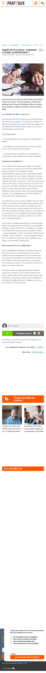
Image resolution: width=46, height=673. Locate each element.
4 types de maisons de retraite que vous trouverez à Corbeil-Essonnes (11, 428)
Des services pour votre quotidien (26, 643)
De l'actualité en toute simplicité (25, 637)
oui (34, 333)
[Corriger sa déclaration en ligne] (23, 79)
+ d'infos (13, 654)
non (39, 333)
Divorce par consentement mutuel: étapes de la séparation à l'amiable (33, 428)
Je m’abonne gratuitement (27, 657)
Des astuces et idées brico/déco (25, 639)
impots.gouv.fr (17, 124)
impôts (17, 122)
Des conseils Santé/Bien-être (24, 641)
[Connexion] (43, 3)
